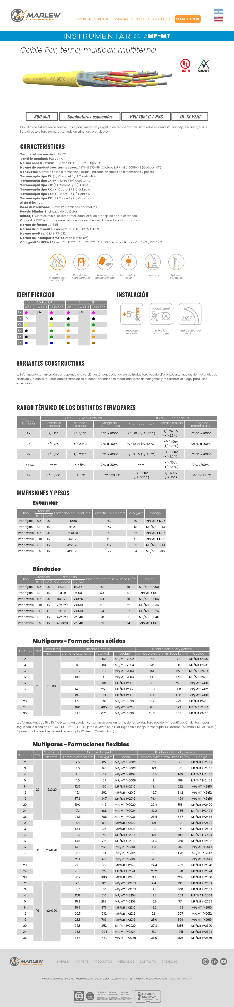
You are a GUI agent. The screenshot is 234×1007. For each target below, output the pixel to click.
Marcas (121, 19)
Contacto (162, 19)
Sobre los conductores (161, 332)
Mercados (103, 19)
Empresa (84, 19)
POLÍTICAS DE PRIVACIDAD (180, 978)
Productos (140, 19)
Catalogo (169, 961)
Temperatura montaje (131, 332)
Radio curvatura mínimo (190, 332)
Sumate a (187, 19)
